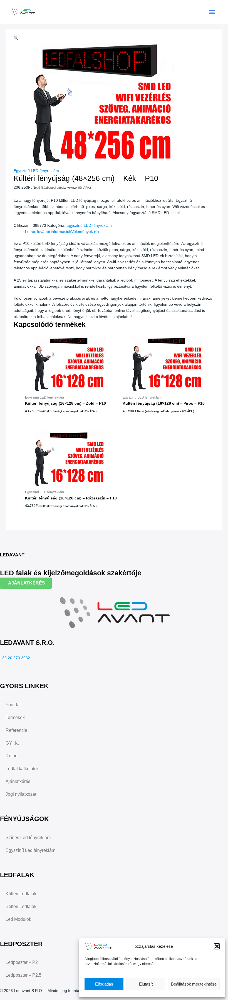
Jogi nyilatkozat (21, 794)
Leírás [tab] (30, 232)
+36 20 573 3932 (15, 658)
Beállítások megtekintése (194, 984)
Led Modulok (18, 919)
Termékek (15, 717)
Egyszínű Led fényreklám (30, 850)
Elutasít (146, 984)
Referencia (16, 730)
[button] (217, 946)
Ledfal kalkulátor (22, 768)
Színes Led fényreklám (28, 837)
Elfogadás (104, 984)
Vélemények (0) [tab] (85, 232)
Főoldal (13, 704)
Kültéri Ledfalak (21, 893)
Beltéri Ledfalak (21, 906)
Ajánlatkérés (18, 781)
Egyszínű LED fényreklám (36, 171)
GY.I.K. (12, 743)
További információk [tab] (53, 232)
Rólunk (13, 755)
